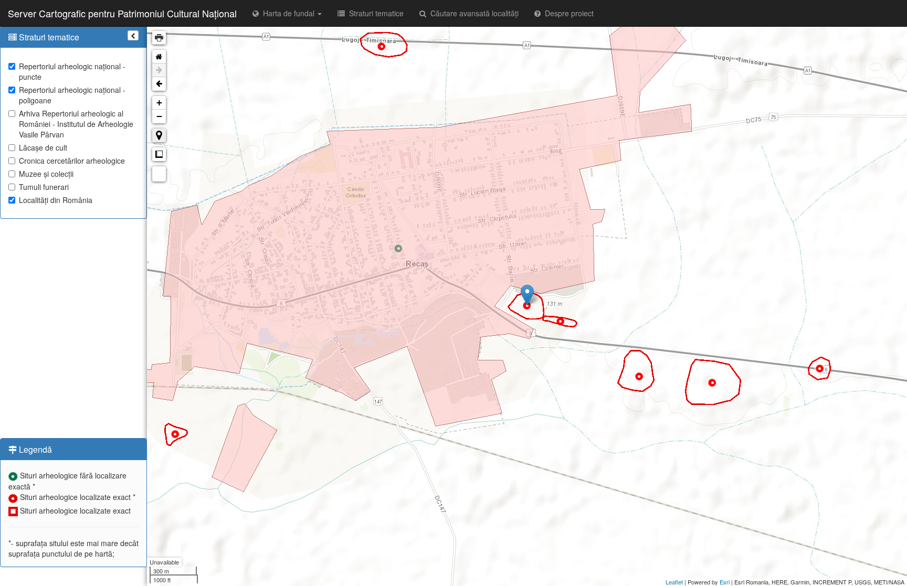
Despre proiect (567, 13)
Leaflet (674, 582)
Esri (725, 582)
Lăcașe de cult (43, 147)
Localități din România (55, 200)
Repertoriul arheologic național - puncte (72, 71)
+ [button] (159, 102)
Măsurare (159, 154)
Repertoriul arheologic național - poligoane (72, 94)
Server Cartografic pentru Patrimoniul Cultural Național (122, 13)
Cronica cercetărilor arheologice (72, 160)
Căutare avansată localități (472, 13)
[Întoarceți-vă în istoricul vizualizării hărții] (159, 84)
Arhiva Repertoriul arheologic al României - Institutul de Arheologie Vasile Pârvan (76, 124)
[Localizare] (159, 135)
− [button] (159, 116)
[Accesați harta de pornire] (159, 56)
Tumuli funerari (44, 187)
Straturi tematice (374, 13)
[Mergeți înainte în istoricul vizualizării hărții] (159, 70)
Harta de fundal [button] (288, 13)
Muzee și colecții (46, 173)
